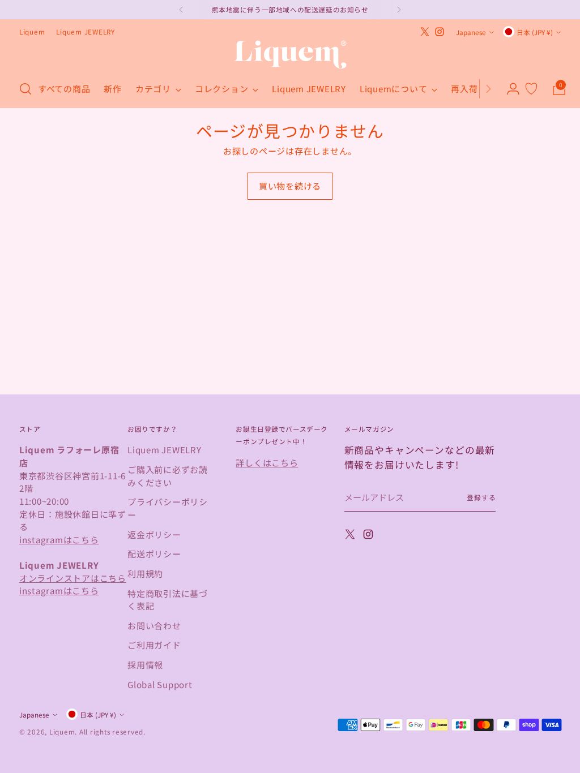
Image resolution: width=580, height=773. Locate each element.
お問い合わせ (154, 625)
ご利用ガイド (154, 644)
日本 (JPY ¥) (535, 32)
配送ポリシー (154, 553)
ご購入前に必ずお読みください (167, 475)
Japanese (471, 32)
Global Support (160, 684)
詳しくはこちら (267, 462)
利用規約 (145, 573)
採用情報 (145, 664)
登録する (481, 497)
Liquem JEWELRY (164, 449)
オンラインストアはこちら (72, 578)
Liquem (62, 731)
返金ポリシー (154, 534)
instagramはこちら (59, 539)
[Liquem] (290, 55)
